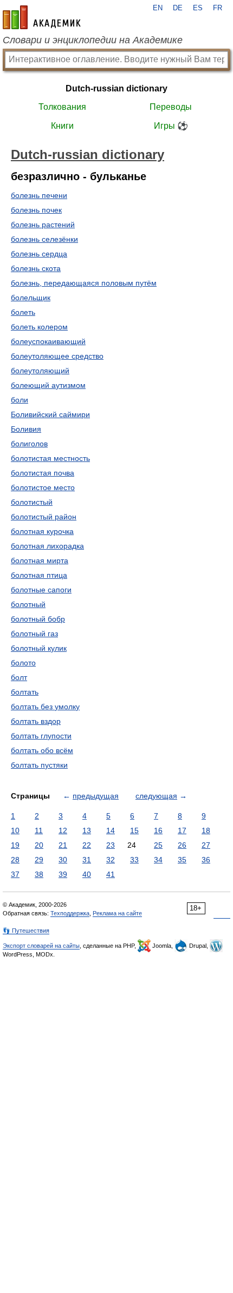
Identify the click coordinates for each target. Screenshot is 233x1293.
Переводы (171, 106)
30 (63, 859)
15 (134, 830)
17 (182, 830)
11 (39, 830)
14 (110, 830)
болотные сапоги (41, 589)
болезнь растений (43, 224)
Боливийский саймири (50, 414)
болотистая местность (50, 458)
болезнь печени (39, 195)
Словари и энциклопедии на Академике (93, 40)
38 (39, 874)
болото (23, 662)
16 (158, 830)
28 (15, 859)
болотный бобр (38, 619)
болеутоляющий (40, 370)
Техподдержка (69, 913)
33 (134, 859)
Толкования (62, 106)
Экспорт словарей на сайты (41, 945)
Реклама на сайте (117, 913)
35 (182, 859)
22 (86, 845)
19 (15, 845)
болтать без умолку (45, 706)
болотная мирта (39, 560)
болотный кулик (39, 648)
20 (39, 845)
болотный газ (34, 633)
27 (206, 845)
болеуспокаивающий (48, 341)
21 (63, 845)
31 (86, 859)
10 (15, 830)
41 (110, 874)
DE (178, 8)
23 (110, 845)
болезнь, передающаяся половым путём (84, 283)
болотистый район (43, 516)
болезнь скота (36, 268)
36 (206, 859)
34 (158, 859)
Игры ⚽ (171, 125)
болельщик (30, 297)
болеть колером (39, 326)
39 (63, 874)
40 (86, 874)
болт (19, 677)
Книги (62, 125)
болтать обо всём (42, 750)
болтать (24, 692)
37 (15, 874)
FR (217, 8)
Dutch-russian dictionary (116, 88)
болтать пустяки (39, 765)
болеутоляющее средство (57, 356)
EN (158, 8)
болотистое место (43, 487)
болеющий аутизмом (48, 385)
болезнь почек (36, 210)
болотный (28, 604)
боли (19, 399)
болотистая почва (42, 473)
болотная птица (39, 575)
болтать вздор (36, 721)
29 (39, 859)
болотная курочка (42, 531)
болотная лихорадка (47, 546)
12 (63, 830)
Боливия (26, 429)
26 (182, 845)
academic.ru (42, 17)
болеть (23, 312)
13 (86, 830)
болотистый (32, 502)
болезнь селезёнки (44, 239)
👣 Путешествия (26, 930)
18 (206, 830)
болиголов (29, 443)
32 (110, 859)
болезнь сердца (39, 253)
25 (158, 845)
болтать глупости (41, 735)
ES (198, 8)
